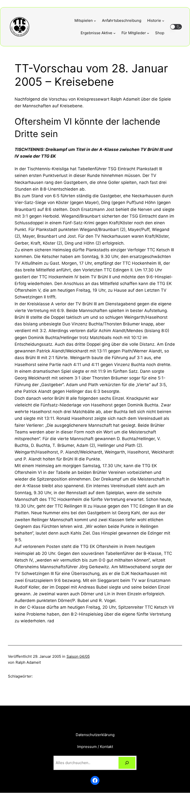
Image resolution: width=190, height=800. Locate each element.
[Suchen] (127, 763)
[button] (176, 27)
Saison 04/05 (78, 656)
